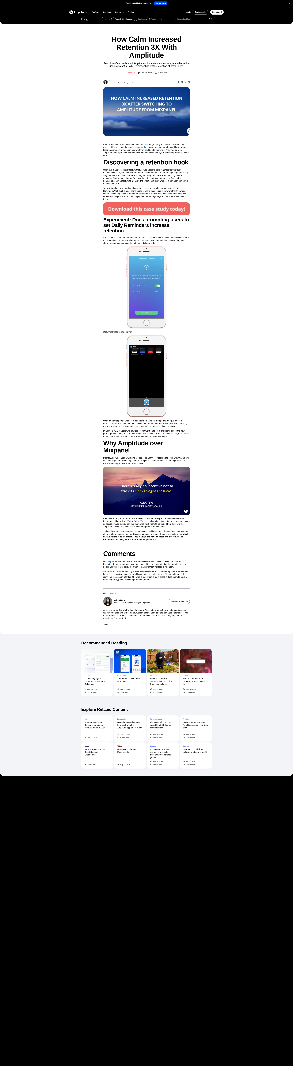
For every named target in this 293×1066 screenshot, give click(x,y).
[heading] (139, 3)
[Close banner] (290, 3)
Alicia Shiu (108, 571)
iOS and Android (140, 147)
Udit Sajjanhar (110, 561)
